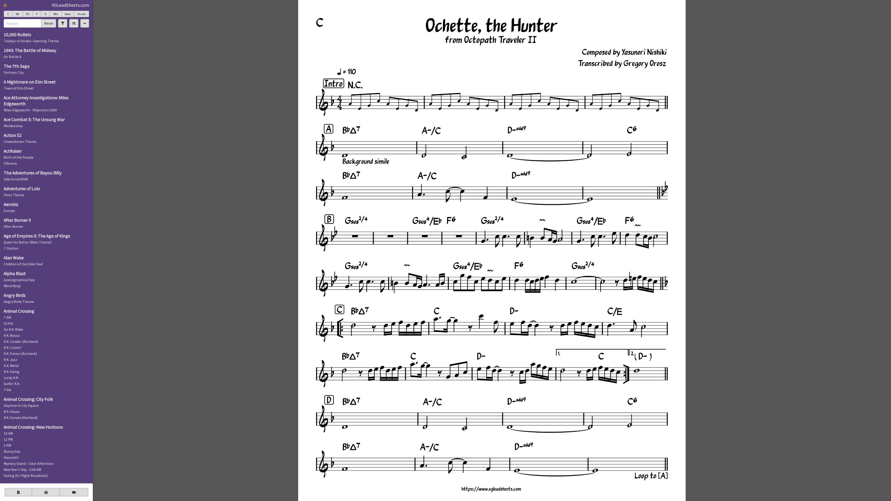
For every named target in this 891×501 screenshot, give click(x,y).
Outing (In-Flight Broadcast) (26, 475)
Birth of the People (18, 157)
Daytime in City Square (21, 405)
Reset (48, 23)
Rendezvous (13, 125)
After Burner (13, 226)
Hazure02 (11, 457)
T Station (11, 248)
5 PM (7, 445)
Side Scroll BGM (16, 179)
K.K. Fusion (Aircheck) (20, 353)
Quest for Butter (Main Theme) (28, 242)
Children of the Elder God (23, 264)
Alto (55, 14)
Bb (17, 14)
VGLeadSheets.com (70, 5)
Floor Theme (14, 195)
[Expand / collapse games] (84, 23)
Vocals (81, 14)
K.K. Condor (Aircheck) (21, 341)
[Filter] (62, 23)
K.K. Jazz (10, 359)
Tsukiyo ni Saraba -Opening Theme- (32, 41)
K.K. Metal (11, 365)
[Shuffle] (73, 23)
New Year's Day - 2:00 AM (22, 469)
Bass (68, 14)
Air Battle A (12, 56)
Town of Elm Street (19, 88)
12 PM (8, 439)
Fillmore (10, 163)
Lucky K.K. (11, 377)
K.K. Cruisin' (13, 347)
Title (7, 389)
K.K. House (12, 411)
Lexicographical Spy (19, 279)
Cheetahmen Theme (20, 141)
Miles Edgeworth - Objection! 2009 (30, 110)
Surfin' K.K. (12, 383)
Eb (27, 14)
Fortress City (14, 72)
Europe (9, 210)
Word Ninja (12, 285)
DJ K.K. (9, 323)
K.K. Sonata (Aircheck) (21, 417)
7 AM (7, 317)
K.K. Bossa (11, 335)
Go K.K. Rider (13, 329)
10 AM (8, 433)
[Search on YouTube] (74, 492)
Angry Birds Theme (19, 301)
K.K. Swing (11, 371)
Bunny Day (12, 451)
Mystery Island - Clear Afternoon (29, 463)
